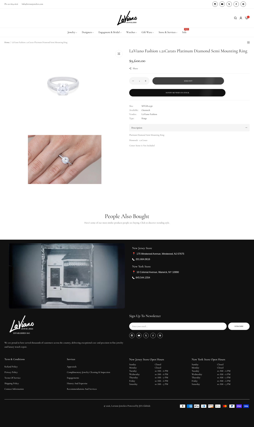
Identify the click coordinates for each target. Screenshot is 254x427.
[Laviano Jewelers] (127, 18)
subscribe (238, 326)
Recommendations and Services (82, 389)
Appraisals (71, 366)
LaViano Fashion (149, 114)
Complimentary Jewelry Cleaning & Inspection (88, 372)
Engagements (73, 377)
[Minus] (133, 81)
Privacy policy (11, 372)
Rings (144, 118)
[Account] (241, 18)
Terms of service (12, 377)
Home (7, 42)
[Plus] (145, 81)
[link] (72, 32)
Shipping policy (11, 383)
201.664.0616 (143, 259)
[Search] (235, 18)
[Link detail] (215, 4)
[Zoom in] (119, 53)
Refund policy (11, 366)
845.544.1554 (143, 277)
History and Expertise (77, 383)
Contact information (14, 389)
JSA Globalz (144, 405)
